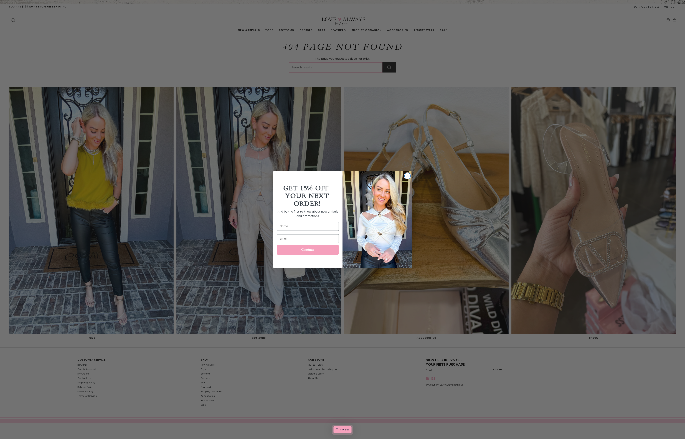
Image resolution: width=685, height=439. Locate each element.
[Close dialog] (407, 176)
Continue (307, 249)
